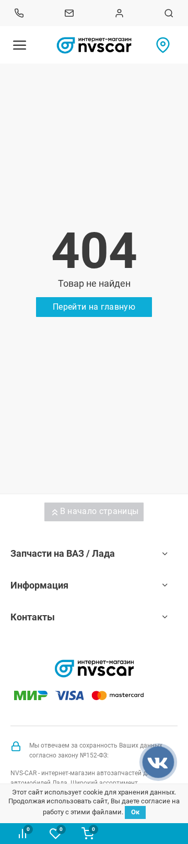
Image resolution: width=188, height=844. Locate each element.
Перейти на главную (94, 307)
